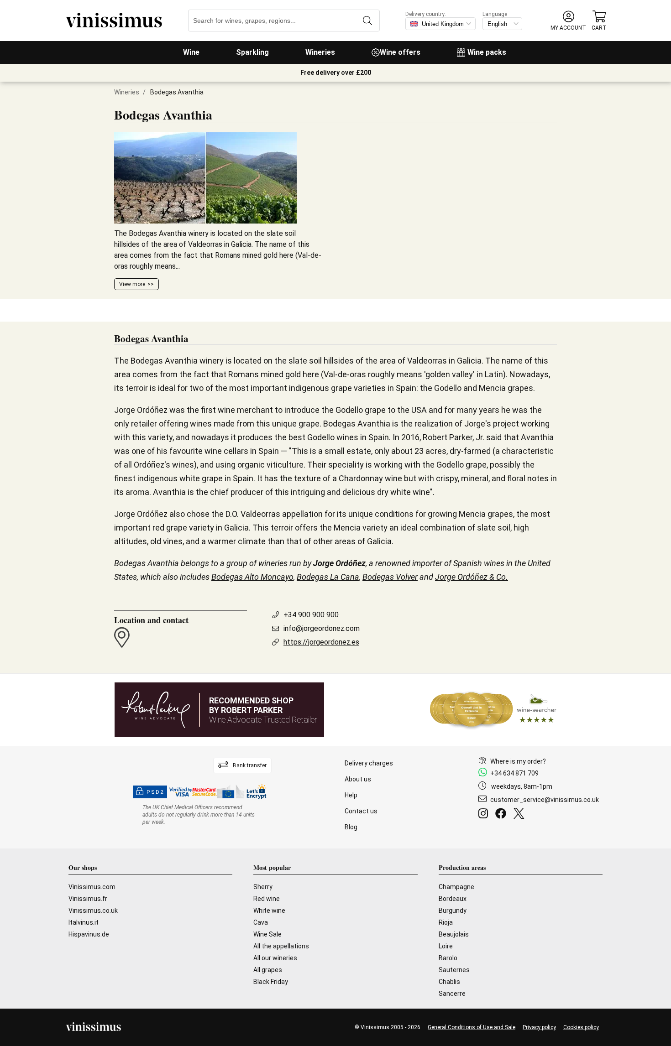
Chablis (449, 981)
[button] (568, 20)
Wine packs (486, 52)
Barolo (448, 958)
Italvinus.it (83, 922)
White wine (269, 910)
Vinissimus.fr (87, 898)
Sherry (263, 886)
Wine (191, 52)
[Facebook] (502, 815)
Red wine (266, 898)
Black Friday (270, 981)
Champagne (456, 886)
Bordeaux (453, 898)
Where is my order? (518, 761)
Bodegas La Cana (328, 577)
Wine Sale (267, 934)
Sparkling (252, 52)
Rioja (446, 922)
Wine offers (400, 52)
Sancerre (452, 993)
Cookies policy (581, 1027)
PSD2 (155, 792)
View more (132, 284)
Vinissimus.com (91, 886)
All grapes (267, 969)
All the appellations (281, 946)
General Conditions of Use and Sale (471, 1027)
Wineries (320, 52)
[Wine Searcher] (493, 709)
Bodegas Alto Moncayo (252, 577)
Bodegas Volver (390, 577)
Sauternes (454, 969)
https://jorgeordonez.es (321, 642)
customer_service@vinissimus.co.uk (544, 799)
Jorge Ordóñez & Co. (471, 577)
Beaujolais (454, 934)
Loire (446, 946)
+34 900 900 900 (311, 614)
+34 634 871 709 (514, 773)
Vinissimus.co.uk (93, 910)
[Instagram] (485, 815)
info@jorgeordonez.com (321, 628)
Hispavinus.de (88, 934)
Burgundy (453, 910)
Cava (260, 922)
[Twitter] (521, 815)
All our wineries (275, 958)
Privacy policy (539, 1027)
